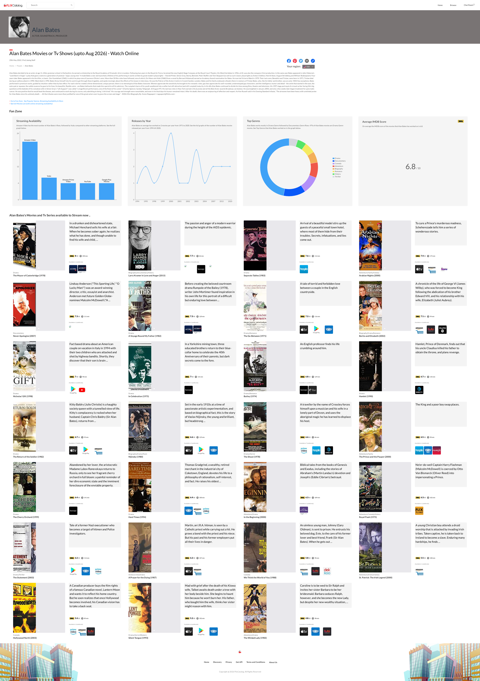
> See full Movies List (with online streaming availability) (31, 104)
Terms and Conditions (255, 662)
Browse (453, 5)
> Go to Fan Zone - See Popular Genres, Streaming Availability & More (36, 101)
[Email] (307, 61)
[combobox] (308, 67)
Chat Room (468, 5)
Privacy (229, 662)
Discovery (217, 662)
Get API (239, 662)
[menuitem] (440, 5)
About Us (273, 662)
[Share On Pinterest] (295, 61)
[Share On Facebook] (289, 61)
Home (440, 5)
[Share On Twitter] (301, 61)
